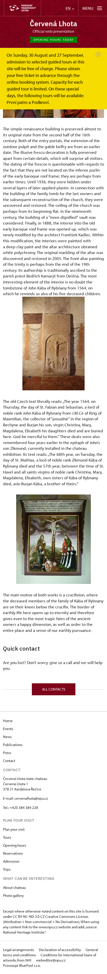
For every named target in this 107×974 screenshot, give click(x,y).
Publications (12, 744)
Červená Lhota (53, 23)
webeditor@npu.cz (50, 960)
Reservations (13, 853)
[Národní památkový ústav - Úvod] (22, 8)
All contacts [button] (53, 689)
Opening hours (14, 845)
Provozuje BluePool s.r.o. (22, 965)
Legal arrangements (19, 949)
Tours (7, 837)
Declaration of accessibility (60, 949)
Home (8, 720)
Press (7, 752)
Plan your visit (14, 829)
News (7, 736)
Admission (11, 861)
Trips (6, 869)
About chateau (14, 887)
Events (8, 728)
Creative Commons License (66, 916)
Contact (9, 760)
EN (68, 8)
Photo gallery (13, 895)
